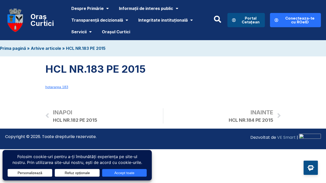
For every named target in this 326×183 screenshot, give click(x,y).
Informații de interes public (146, 8)
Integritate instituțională (163, 20)
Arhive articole (46, 48)
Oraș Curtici (42, 20)
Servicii (79, 31)
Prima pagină (13, 48)
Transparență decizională (97, 20)
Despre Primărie (87, 8)
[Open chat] (311, 168)
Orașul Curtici (116, 31)
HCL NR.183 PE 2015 (85, 48)
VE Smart (286, 137)
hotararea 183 (56, 87)
